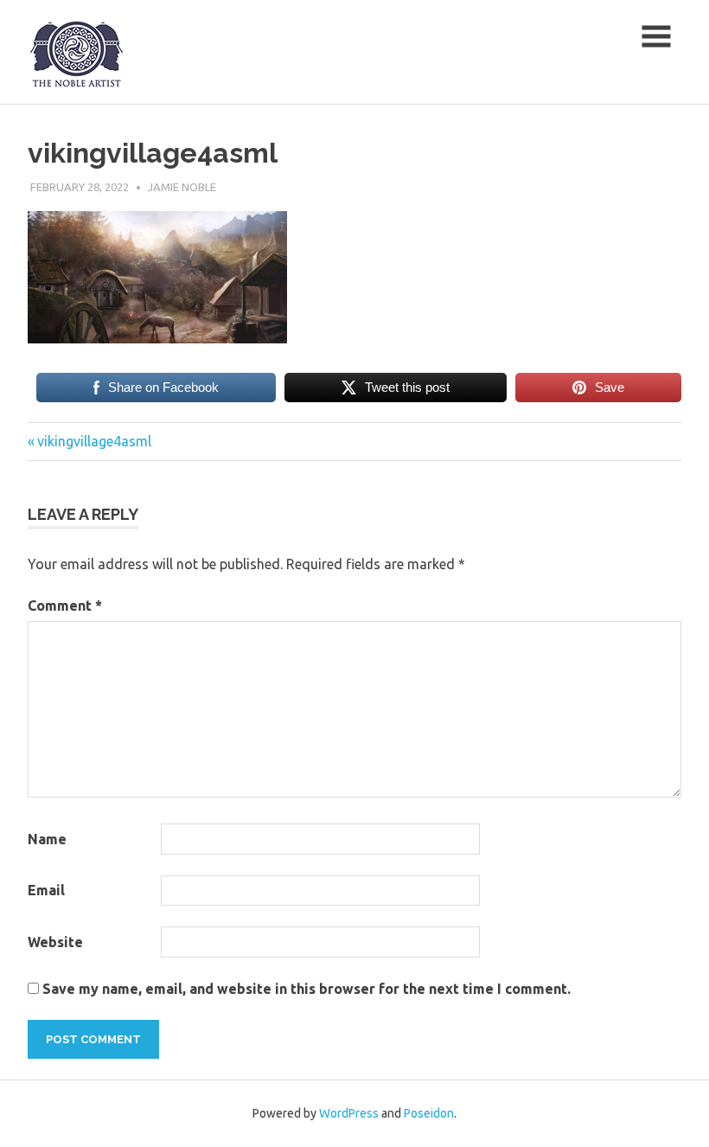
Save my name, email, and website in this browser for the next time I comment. (306, 988)
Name (47, 839)
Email (46, 890)
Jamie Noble (182, 187)
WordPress (349, 1113)
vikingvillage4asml (93, 441)
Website (55, 942)
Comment (65, 605)
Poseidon (429, 1113)
